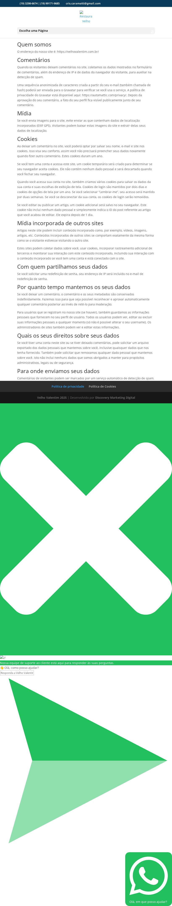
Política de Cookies (102, 386)
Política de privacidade (68, 386)
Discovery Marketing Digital (115, 398)
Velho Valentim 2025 (52, 398)
